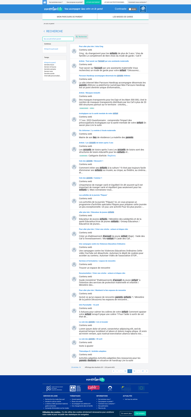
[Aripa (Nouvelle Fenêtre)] (54, 388)
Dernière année (49, 73)
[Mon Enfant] (95, 379)
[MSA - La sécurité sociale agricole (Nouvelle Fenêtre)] (75, 388)
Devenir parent (76, 399)
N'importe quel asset (51, 49)
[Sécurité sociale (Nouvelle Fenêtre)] (110, 388)
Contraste (120, 8)
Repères (112, 155)
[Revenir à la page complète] (44, 31)
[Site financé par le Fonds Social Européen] (141, 388)
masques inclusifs (84, 108)
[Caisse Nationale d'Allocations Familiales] (142, 9)
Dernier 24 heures (50, 67)
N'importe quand (50, 62)
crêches (92, 108)
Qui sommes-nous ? (56, 2)
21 (143, 371)
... (121, 371)
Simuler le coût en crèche (53, 401)
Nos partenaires (103, 406)
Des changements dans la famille (82, 406)
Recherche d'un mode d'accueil (55, 399)
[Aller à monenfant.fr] (44, 2)
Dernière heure (49, 65)
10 (125, 371)
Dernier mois (48, 71)
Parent (97, 2)
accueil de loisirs (83, 155)
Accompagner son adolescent (81, 404)
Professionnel (118, 2)
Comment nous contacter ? (137, 2)
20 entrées (74, 367)
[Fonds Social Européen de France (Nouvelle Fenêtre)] (125, 388)
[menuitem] (69, 16)
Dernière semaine (50, 69)
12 (134, 371)
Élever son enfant (77, 401)
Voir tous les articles (131, 399)
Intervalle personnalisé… (52, 76)
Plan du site (102, 408)
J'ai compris (140, 413)
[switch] (132, 9)
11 (130, 371)
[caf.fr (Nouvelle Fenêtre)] (94, 388)
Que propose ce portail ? (75, 2)
